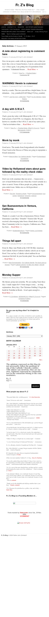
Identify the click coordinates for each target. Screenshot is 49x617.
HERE (38, 418)
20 (9, 355)
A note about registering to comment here (23, 52)
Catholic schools (21, 265)
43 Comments (24, 233)
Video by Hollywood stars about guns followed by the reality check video (24, 170)
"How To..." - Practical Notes (27, 73)
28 (14, 358)
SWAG (3, 34)
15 (19, 353)
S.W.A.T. (28, 130)
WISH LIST (30, 31)
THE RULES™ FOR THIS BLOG (10, 29)
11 (35, 351)
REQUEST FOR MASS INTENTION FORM (13, 38)
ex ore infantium (37, 97)
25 (35, 355)
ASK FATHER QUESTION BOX (34, 27)
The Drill (12, 194)
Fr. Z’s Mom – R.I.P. (29, 36)
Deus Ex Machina (37, 458)
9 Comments (24, 301)
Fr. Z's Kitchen (13, 296)
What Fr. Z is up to (33, 128)
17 (30, 353)
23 (24, 355)
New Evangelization (15, 262)
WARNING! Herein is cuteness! (20, 83)
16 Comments (24, 161)
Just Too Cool (13, 97)
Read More (33, 69)
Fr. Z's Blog (24, 4)
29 (19, 358)
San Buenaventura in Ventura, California (19, 207)
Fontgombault (41, 156)
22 (19, 355)
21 (14, 355)
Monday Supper (11, 274)
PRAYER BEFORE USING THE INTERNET (13, 31)
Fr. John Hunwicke (35, 397)
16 (24, 353)
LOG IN (3, 27)
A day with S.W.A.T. (13, 109)
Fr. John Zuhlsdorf (27, 57)
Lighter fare (22, 97)
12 (40, 351)
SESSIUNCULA (23, 296)
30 (24, 358)
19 (40, 353)
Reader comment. (15, 485)
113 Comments (25, 132)
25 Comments (24, 267)
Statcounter (24, 513)
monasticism (24, 158)
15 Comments (24, 101)
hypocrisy (28, 196)
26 (40, 355)
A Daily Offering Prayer (41, 31)
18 (35, 353)
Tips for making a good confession (16, 34)
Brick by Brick (13, 156)
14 (14, 353)
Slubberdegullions (18, 231)
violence (33, 196)
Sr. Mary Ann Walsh (33, 265)
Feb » (41, 360)
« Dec (8, 360)
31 (30, 358)
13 (9, 353)
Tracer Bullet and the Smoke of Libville (11, 36)
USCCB (41, 265)
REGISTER (21, 27)
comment (13, 480)
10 (30, 351)
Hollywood (20, 196)
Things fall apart (11, 240)
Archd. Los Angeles (36, 231)
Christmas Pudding (24, 298)
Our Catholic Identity (24, 156)
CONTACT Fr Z (11, 27)
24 (30, 355)
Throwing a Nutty (21, 194)
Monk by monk (10, 140)
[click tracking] (24, 516)
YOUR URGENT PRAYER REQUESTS (32, 29)
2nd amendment (37, 194)
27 (9, 358)
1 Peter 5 (10, 470)
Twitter (19, 454)
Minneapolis (22, 130)
